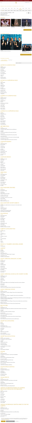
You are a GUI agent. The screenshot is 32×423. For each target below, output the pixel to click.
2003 (14, 10)
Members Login (27, 2)
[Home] (16, 2)
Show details (16, 421)
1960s (11, 8)
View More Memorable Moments (26, 54)
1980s (17, 8)
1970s (14, 8)
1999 (3, 10)
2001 (9, 10)
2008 (29, 10)
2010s (26, 8)
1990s (20, 8)
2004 (17, 10)
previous (1, 9)
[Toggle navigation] (1, 2)
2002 (11, 10)
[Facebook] (28, 12)
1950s (9, 8)
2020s (29, 8)
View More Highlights (27, 29)
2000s (23, 8)
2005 (20, 10)
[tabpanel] (16, 241)
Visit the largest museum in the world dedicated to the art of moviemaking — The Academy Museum (16, 0)
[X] (30, 12)
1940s (6, 8)
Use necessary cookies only (10, 421)
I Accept (3, 421)
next (31, 9)
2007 (26, 10)
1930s (3, 8)
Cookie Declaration (7, 419)
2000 (6, 10)
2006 (23, 10)
